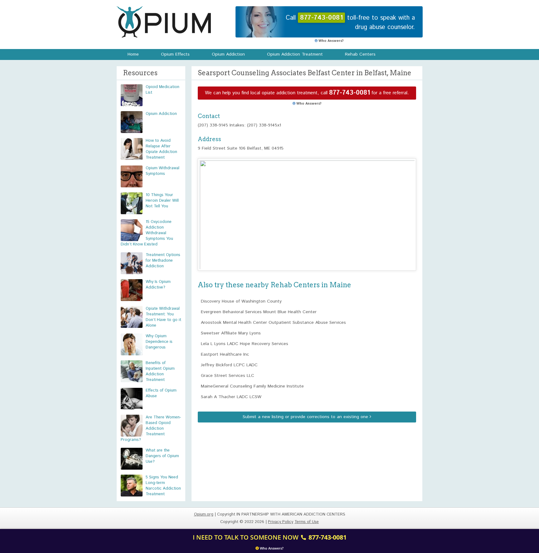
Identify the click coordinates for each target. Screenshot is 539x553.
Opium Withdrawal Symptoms (162, 171)
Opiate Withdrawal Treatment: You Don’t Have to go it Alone (163, 317)
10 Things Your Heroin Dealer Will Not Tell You (162, 200)
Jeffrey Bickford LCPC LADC (229, 365)
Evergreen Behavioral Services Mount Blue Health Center (259, 312)
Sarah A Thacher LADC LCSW (231, 397)
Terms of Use (306, 522)
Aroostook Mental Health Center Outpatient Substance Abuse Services (273, 322)
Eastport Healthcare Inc (225, 354)
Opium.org (164, 21)
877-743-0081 (349, 92)
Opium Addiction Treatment (295, 54)
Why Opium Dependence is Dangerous (159, 341)
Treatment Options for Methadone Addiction (163, 260)
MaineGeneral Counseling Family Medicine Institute (252, 386)
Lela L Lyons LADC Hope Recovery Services (244, 344)
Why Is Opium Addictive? (158, 284)
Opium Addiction (228, 54)
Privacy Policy (280, 522)
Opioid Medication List (162, 90)
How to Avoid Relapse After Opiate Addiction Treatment (161, 149)
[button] (307, 209)
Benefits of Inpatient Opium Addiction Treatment (160, 371)
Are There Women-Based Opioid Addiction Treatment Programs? (151, 428)
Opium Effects (175, 54)
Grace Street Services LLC (227, 376)
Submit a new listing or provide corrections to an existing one (306, 417)
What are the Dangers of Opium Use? (162, 456)
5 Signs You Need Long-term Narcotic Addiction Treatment (163, 485)
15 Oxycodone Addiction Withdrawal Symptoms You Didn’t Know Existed (147, 233)
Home (133, 54)
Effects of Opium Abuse (161, 393)
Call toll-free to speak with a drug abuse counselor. (350, 22)
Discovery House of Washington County (241, 301)
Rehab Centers (360, 54)
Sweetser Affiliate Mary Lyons (231, 333)
